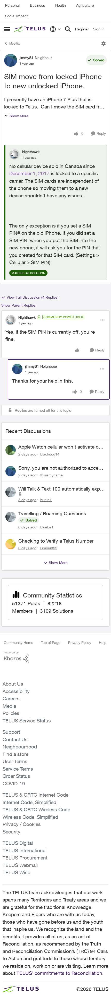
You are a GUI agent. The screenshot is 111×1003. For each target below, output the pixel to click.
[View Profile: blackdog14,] (10, 450)
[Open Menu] (103, 43)
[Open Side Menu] (7, 29)
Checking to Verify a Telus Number (55, 541)
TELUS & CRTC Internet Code (35, 795)
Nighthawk (30, 151)
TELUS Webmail (20, 865)
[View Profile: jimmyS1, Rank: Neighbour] (10, 60)
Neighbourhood (20, 746)
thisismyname (51, 475)
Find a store (15, 754)
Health (60, 5)
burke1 (46, 500)
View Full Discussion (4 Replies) (33, 297)
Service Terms (18, 769)
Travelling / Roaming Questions (52, 513)
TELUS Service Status (27, 720)
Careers (11, 698)
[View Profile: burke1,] (10, 492)
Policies (11, 713)
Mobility (14, 43)
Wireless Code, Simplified (30, 817)
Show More (19, 116)
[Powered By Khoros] (55, 657)
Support (11, 732)
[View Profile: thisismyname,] (10, 471)
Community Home (18, 642)
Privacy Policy (79, 642)
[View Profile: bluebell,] (10, 517)
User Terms (15, 761)
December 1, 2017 (29, 173)
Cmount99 (48, 548)
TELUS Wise (16, 872)
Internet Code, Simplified (29, 802)
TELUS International (24, 850)
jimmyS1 (27, 57)
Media (9, 706)
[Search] (68, 29)
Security (11, 832)
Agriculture (85, 5)
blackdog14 (49, 454)
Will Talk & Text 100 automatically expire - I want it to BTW (61, 489)
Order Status (16, 776)
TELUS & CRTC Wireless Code (36, 809)
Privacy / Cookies (22, 824)
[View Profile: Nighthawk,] (14, 154)
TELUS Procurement (25, 858)
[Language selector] (55, 29)
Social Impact (16, 16)
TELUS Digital (18, 843)
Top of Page (50, 642)
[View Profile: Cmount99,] (10, 544)
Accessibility (16, 691)
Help (102, 642)
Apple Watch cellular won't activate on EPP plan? (59, 447)
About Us (13, 684)
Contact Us (15, 739)
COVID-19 (14, 783)
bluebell (46, 527)
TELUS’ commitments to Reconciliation (59, 973)
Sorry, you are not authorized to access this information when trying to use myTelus (61, 468)
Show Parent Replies (18, 305)
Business (37, 5)
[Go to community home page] (30, 29)
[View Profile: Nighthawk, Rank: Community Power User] (10, 320)
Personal (12, 5)
